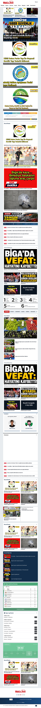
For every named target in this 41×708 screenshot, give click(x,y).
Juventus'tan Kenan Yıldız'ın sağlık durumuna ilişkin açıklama (19, 227)
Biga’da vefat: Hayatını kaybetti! (16, 300)
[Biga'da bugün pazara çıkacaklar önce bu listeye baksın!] (9, 342)
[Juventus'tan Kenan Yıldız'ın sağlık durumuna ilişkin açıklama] (29, 530)
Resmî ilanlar (32, 5)
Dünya (19, 5)
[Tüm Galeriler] (36, 315)
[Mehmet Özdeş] (12, 423)
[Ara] (35, 2)
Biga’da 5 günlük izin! (11, 306)
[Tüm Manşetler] (36, 247)
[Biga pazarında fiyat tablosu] (9, 356)
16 (29, 40)
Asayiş (15, 5)
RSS (11, 699)
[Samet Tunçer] (29, 423)
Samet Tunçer (29, 428)
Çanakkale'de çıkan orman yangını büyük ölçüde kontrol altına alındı (21, 243)
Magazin (23, 5)
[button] (4, 30)
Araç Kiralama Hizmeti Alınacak (27, 510)
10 (19, 40)
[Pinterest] (20, 695)
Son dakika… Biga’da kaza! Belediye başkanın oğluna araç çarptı (20, 230)
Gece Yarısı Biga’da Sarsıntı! (30, 306)
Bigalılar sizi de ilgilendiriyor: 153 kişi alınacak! (34, 300)
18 (33, 40)
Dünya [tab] (27, 311)
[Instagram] (22, 695)
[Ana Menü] (36, 2)
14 (26, 40)
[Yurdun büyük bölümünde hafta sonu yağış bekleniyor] (29, 498)
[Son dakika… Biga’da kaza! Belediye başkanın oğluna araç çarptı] (12, 498)
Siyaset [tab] (12, 311)
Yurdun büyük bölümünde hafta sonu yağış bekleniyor (18, 233)
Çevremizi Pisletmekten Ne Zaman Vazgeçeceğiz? (12, 417)
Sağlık (28, 5)
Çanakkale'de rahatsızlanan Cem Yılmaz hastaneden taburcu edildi (21, 240)
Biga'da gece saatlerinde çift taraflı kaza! (25, 300)
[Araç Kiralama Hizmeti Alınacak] (29, 507)
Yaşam (16, 298)
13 (24, 40)
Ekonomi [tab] (18, 311)
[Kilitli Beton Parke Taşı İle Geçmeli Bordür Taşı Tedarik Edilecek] (12, 530)
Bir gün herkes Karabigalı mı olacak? (29, 417)
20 (36, 40)
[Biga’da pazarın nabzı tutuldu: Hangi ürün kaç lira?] (9, 349)
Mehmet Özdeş (12, 428)
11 (21, 40)
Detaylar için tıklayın (20, 609)
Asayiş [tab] (22, 311)
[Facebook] (17, 695)
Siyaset (6, 5)
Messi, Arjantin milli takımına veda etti (15, 472)
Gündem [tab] (7, 311)
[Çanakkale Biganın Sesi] (8, 2)
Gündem (2, 5)
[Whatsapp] (24, 695)
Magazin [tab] (33, 311)
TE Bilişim (23, 702)
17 (31, 40)
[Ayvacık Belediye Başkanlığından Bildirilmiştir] (11, 512)
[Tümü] (36, 479)
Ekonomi (11, 5)
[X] (19, 695)
